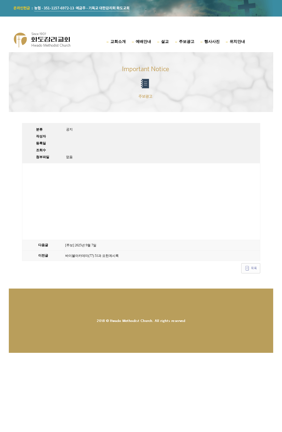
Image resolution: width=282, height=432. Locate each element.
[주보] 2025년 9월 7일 (80, 245)
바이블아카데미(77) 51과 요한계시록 (92, 256)
